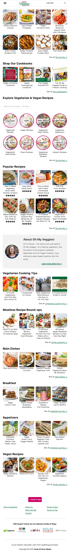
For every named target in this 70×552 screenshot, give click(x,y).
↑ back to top (35, 500)
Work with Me (30, 510)
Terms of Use (52, 510)
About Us (29, 507)
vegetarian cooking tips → (56, 303)
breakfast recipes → (58, 411)
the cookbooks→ (60, 92)
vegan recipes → (60, 484)
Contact (28, 513)
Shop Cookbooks (10, 507)
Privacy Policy (52, 507)
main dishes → (61, 377)
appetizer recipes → (58, 448)
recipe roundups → (59, 342)
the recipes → (61, 57)
